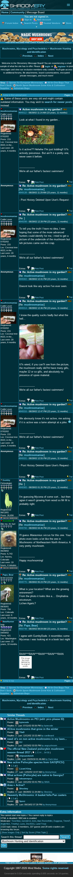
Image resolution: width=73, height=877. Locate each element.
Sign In (28, 20)
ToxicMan (16, 821)
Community (18, 12)
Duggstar (58, 821)
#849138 (23, 192)
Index (40, 56)
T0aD (22, 732)
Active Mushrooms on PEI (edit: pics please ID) (35, 719)
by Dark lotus (51, 759)
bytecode (24, 722)
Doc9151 (30, 824)
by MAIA (45, 782)
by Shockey (46, 792)
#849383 (23, 487)
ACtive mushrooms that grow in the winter (32, 729)
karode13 (26, 821)
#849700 (23, 528)
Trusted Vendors (51, 23)
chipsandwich (26, 756)
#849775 (23, 582)
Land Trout (41, 824)
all (15, 766)
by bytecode (47, 725)
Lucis (22, 824)
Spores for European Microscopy (26, 82)
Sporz (22, 801)
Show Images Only (11, 832)
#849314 (23, 308)
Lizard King (25, 768)
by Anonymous (49, 772)
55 (48, 752)
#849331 (23, 458)
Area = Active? (16, 785)
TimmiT (66, 821)
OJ (20, 742)
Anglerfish (5, 824)
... (43, 752)
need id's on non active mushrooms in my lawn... (37, 738)
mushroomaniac (34, 189)
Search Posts (31, 23)
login (47, 66)
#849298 (23, 221)
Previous (27, 56)
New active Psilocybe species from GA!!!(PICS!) (35, 762)
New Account (44, 20)
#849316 (23, 411)
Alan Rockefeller (44, 821)
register (62, 66)
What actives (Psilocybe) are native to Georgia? (35, 775)
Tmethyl (15, 824)
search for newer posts (58, 102)
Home (4, 12)
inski (34, 821)
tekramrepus (25, 778)
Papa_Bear (30, 625)
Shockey (23, 788)
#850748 (23, 629)
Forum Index (11, 23)
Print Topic (41, 832)
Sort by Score (27, 832)
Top (70, 182)
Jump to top (8, 681)
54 (45, 752)
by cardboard (47, 735)
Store (68, 23)
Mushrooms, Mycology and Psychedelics (24, 48)
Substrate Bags (22, 88)
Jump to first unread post (14, 95)
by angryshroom (49, 745)
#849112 (23, 112)
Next (50, 56)
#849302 (23, 279)
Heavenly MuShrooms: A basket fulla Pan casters (36, 795)
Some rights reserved (55, 868)
